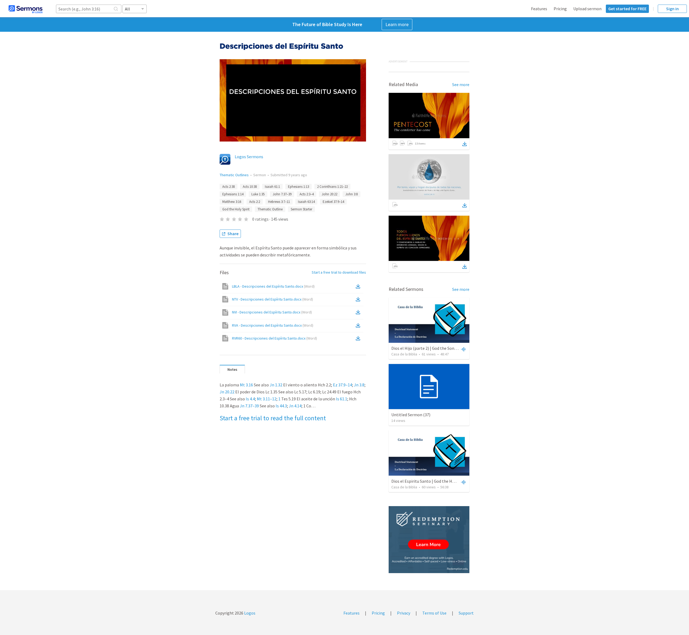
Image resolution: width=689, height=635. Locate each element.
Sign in (672, 8)
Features (539, 8)
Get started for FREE (627, 8)
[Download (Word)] (359, 286)
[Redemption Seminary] (429, 539)
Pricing (560, 8)
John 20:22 (329, 194)
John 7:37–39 (282, 194)
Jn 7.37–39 (249, 405)
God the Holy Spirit (235, 209)
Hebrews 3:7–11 (279, 201)
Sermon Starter (301, 209)
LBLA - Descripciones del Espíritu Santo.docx (273, 286)
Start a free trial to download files (339, 272)
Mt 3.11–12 (266, 398)
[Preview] (463, 349)
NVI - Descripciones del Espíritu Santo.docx (272, 312)
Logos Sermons (249, 156)
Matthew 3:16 (231, 201)
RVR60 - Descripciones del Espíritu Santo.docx (274, 338)
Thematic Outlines (234, 174)
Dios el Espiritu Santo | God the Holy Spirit (430, 481)
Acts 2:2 (254, 201)
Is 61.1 (341, 398)
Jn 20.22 (227, 391)
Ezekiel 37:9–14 (333, 201)
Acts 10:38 (250, 186)
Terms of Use (434, 613)
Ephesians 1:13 (298, 186)
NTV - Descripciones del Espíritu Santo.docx (272, 299)
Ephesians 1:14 (232, 194)
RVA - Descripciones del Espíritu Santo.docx (272, 325)
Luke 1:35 (258, 194)
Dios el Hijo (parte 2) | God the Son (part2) (429, 348)
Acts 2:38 (228, 186)
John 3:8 (351, 194)
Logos (249, 613)
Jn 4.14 (295, 405)
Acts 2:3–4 (307, 194)
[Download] (464, 143)
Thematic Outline (270, 209)
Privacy (403, 613)
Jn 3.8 (359, 384)
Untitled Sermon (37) (410, 414)
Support (466, 613)
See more (460, 84)
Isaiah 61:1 (272, 186)
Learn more (397, 24)
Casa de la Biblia (404, 354)
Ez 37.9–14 (342, 384)
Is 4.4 (250, 398)
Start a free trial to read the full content (273, 418)
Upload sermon (587, 8)
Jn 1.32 (276, 384)
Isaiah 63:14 (306, 201)
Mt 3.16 (246, 384)
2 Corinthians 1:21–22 (332, 186)
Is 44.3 (281, 405)
